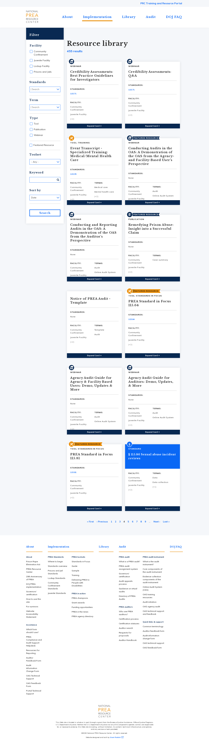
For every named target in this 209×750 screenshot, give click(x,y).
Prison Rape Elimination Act (33, 563)
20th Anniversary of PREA (34, 578)
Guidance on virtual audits (128, 590)
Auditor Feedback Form (33, 659)
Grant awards (78, 602)
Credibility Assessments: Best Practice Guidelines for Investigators (91, 75)
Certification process (129, 619)
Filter (34, 35)
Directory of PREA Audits (127, 597)
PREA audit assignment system (128, 567)
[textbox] (46, 89)
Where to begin (55, 561)
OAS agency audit (151, 606)
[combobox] (44, 89)
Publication (40, 129)
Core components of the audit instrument (152, 570)
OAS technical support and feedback (153, 612)
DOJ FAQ (174, 17)
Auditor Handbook (128, 640)
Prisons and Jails (43, 71)
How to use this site (33, 600)
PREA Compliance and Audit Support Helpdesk (34, 641)
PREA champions (80, 598)
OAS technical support (153, 643)
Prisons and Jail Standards (55, 572)
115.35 (73, 174)
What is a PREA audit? (129, 561)
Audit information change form (151, 637)
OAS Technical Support (33, 677)
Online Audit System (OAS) (152, 588)
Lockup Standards (56, 578)
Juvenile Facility (42, 60)
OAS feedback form (152, 647)
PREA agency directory (82, 616)
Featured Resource (43, 145)
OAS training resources (149, 596)
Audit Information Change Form (32, 668)
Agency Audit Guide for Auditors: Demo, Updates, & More (150, 381)
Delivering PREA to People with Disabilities (80, 583)
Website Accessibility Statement (32, 614)
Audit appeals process (126, 582)
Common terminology (153, 626)
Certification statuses (129, 623)
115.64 (131, 319)
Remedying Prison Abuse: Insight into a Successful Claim (151, 228)
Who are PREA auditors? (126, 613)
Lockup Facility (41, 66)
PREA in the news (80, 612)
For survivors (32, 606)
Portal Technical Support (33, 692)
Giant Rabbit (115, 737)
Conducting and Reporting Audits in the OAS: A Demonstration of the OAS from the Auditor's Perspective (93, 232)
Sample (75, 570)
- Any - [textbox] (35, 161)
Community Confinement (41, 53)
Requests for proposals (125, 634)
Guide (74, 566)
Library (129, 17)
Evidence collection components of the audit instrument (152, 579)
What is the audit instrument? (151, 563)
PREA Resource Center (33, 570)
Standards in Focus (81, 561)
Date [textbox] (33, 197)
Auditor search (126, 628)
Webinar (38, 135)
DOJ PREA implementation (33, 585)
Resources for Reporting (33, 651)
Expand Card (94, 126)
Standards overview (57, 566)
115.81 (73, 472)
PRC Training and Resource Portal (161, 3)
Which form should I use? (32, 631)
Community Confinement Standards (54, 585)
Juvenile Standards (57, 593)
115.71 (73, 93)
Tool (36, 123)
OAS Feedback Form (33, 684)
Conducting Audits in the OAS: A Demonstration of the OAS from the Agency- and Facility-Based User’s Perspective (151, 156)
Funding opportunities (82, 607)
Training (75, 575)
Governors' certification (31, 593)
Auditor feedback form (153, 631)
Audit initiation (149, 602)
